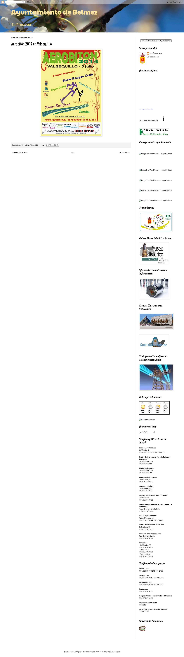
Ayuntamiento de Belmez (54, 11)
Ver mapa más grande (146, 109)
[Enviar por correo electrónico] (47, 145)
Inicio (73, 152)
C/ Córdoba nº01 (156, 53)
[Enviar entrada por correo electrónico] (43, 145)
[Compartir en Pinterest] (57, 145)
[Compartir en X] (52, 145)
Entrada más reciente (19, 152)
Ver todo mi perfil (153, 57)
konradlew (94, 652)
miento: (155, 121)
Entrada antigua (124, 152)
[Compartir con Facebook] (55, 145)
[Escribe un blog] (49, 145)
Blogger (117, 652)
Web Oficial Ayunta (146, 121)
